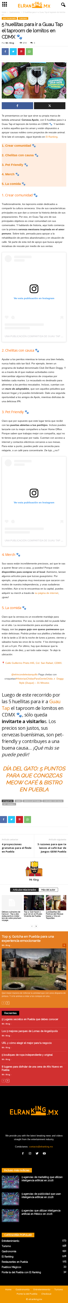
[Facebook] (5, 51)
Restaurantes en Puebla (15, 1261)
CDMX (18, 801)
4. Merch (8, 174)
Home (8, 1289)
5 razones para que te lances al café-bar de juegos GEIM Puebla (51, 847)
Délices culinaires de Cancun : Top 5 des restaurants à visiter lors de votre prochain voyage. (11, 916)
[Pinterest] (21, 51)
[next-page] (36, 926)
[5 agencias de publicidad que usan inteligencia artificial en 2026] (10, 1198)
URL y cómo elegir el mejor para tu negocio (27, 1043)
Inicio (4, 12)
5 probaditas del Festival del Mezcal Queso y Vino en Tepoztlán (54, 915)
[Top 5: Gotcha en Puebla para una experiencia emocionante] (34, 969)
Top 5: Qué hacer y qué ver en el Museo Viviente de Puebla (33, 914)
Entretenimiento (10, 1241)
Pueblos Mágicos (11, 1267)
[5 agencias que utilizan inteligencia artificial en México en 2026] (10, 1215)
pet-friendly (9, 804)
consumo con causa (53, 801)
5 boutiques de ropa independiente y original (27, 1054)
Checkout (46, 1293)
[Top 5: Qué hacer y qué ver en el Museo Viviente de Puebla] (34, 902)
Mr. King (10, 43)
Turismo (23, 18)
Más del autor (48, 889)
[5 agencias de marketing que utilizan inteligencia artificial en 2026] (10, 1182)
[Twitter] (13, 51)
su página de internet (46, 593)
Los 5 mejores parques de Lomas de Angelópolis (30, 1031)
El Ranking (52, 136)
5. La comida (11, 184)
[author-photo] (34, 867)
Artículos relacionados (24, 889)
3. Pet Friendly (12, 165)
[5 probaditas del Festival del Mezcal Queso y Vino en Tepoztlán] (56, 902)
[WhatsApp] (29, 51)
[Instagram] (30, 1153)
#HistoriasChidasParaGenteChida (34, 678)
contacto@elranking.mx (41, 1146)
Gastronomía (14, 12)
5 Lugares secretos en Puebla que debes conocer (30, 1019)
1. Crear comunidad (16, 145)
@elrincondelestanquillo (24, 674)
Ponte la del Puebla (27, 1293)
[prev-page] (32, 926)
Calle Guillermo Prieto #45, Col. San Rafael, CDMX (33, 663)
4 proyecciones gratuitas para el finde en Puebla (16, 847)
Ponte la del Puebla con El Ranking (21, 1272)
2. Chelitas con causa (18, 155)
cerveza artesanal (32, 801)
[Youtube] (44, 1153)
